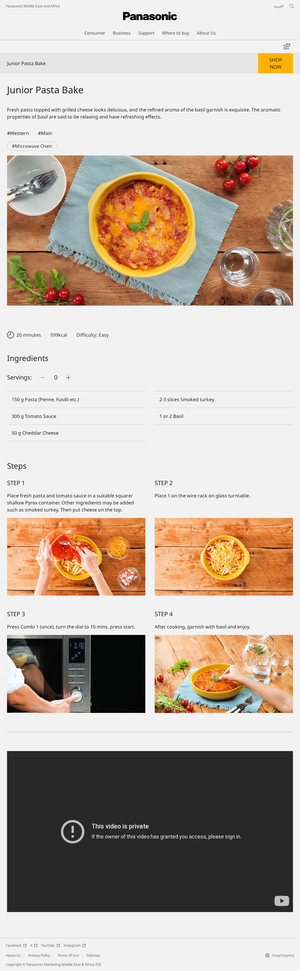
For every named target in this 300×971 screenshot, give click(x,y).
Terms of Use (68, 955)
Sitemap (93, 955)
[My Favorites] (286, 46)
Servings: (19, 377)
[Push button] (42, 377)
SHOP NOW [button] (275, 63)
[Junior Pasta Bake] (150, 230)
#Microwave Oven (32, 146)
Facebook (13, 945)
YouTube (48, 945)
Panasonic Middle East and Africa (33, 6)
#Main (45, 133)
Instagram (72, 945)
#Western (18, 133)
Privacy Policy (39, 955)
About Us (13, 955)
